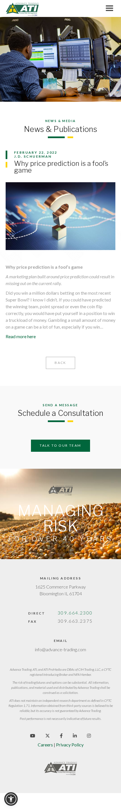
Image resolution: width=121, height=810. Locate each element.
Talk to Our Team (60, 445)
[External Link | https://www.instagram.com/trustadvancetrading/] (89, 735)
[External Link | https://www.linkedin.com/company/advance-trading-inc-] (75, 735)
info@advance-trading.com (60, 649)
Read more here (21, 336)
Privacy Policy (70, 744)
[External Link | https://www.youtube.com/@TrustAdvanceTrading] (32, 735)
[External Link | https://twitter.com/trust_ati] (47, 735)
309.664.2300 (75, 612)
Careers (45, 744)
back (60, 363)
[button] (11, 799)
